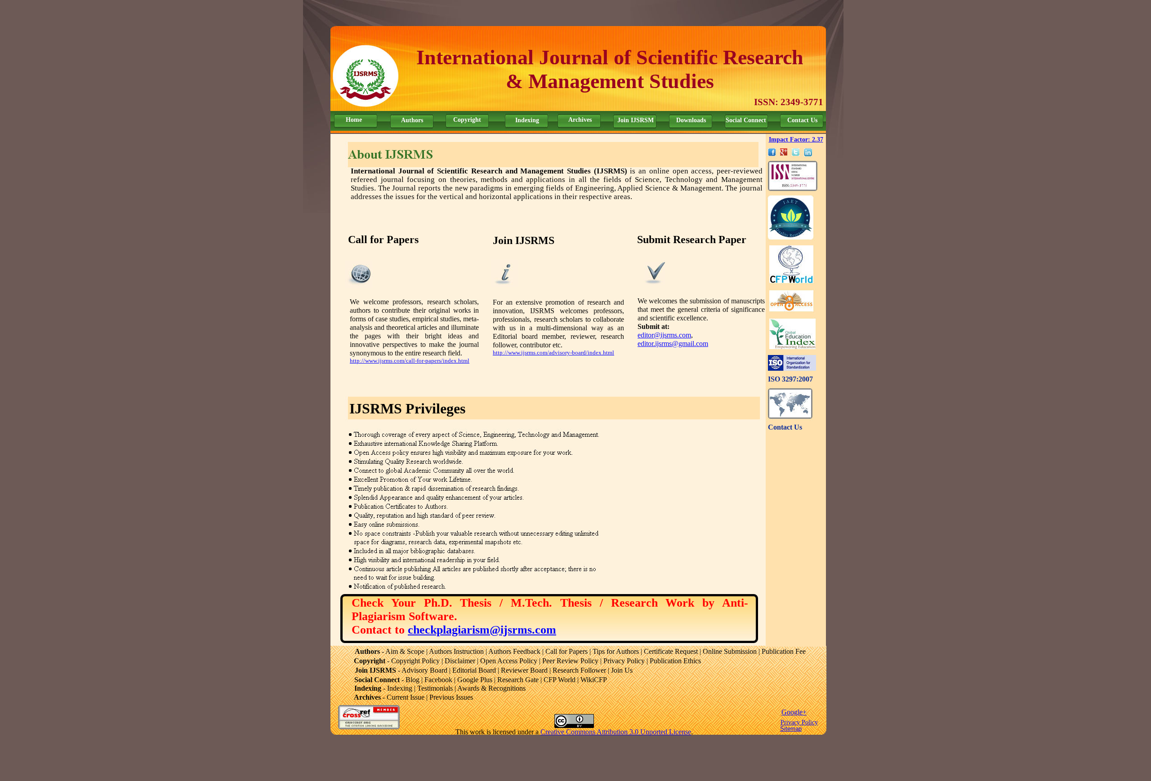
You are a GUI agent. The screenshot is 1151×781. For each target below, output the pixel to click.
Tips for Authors (616, 651)
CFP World (560, 679)
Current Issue (405, 697)
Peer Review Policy (570, 661)
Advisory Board (424, 670)
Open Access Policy (508, 661)
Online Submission (730, 651)
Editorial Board (474, 670)
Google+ (794, 712)
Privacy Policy (799, 722)
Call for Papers (566, 651)
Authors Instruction (456, 651)
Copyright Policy (415, 661)
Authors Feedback (514, 651)
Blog (412, 679)
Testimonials (435, 688)
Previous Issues (451, 697)
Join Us (622, 670)
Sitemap (791, 728)
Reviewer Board (524, 670)
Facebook (438, 679)
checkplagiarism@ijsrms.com (482, 629)
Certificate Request (671, 651)
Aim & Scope (404, 651)
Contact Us (785, 427)
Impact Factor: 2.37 (796, 139)
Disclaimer (460, 661)
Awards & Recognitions (491, 688)
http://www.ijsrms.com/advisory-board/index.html (553, 352)
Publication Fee (784, 651)
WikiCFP (593, 679)
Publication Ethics (675, 661)
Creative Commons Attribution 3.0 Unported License (615, 732)
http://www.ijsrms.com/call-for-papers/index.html (409, 360)
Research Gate (518, 679)
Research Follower (579, 670)
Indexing (527, 120)
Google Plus (474, 679)
